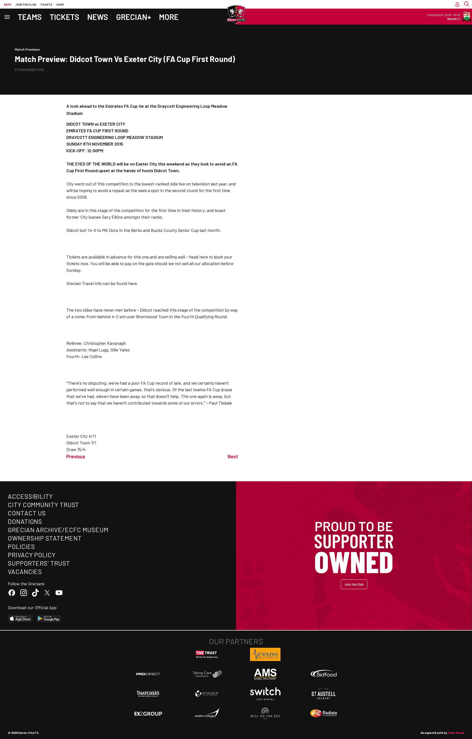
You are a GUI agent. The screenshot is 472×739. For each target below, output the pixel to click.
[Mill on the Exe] (265, 713)
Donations (25, 521)
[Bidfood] (324, 674)
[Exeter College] (207, 713)
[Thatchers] (148, 693)
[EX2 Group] (148, 713)
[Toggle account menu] (457, 4)
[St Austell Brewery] (324, 694)
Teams (30, 16)
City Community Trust (43, 504)
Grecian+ (133, 16)
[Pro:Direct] (148, 674)
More (168, 16)
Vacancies (25, 571)
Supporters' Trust (39, 563)
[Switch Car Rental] (265, 693)
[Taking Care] (207, 674)
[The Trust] (207, 654)
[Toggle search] (467, 4)
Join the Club (354, 584)
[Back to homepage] (236, 14)
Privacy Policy (32, 554)
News (97, 16)
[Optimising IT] (207, 693)
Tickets (46, 4)
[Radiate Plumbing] (324, 713)
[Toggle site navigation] (7, 17)
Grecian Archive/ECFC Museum (58, 529)
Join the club (25, 4)
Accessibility (30, 496)
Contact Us (27, 513)
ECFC (7, 4)
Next (233, 456)
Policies (21, 546)
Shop (60, 4)
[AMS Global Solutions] (265, 674)
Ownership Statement (45, 538)
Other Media (455, 732)
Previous (75, 456)
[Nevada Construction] (265, 654)
